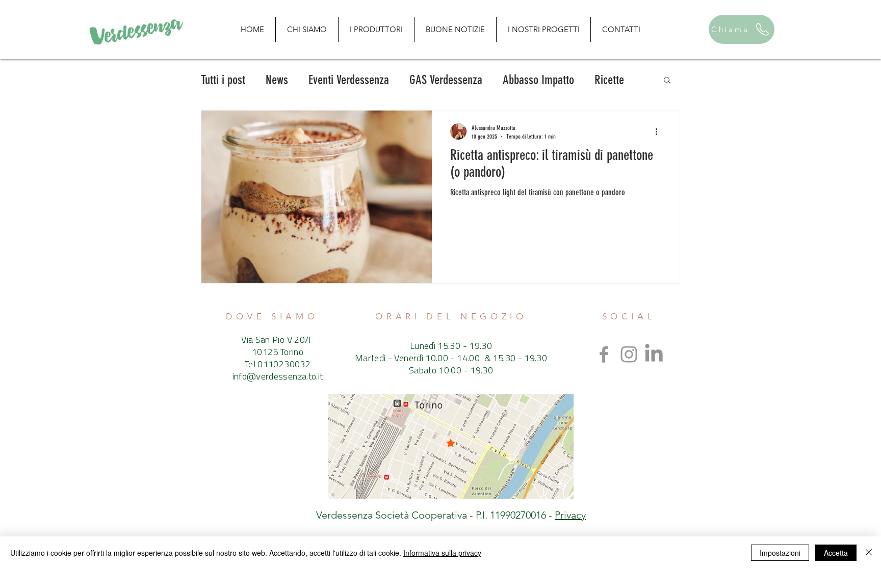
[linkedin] (654, 354)
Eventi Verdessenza (348, 79)
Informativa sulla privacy (442, 553)
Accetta (836, 553)
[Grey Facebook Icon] (604, 354)
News (277, 79)
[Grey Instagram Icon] (629, 354)
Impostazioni (780, 553)
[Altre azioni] (660, 131)
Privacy (570, 515)
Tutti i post (223, 79)
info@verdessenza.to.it (277, 377)
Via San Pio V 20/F (277, 340)
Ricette (609, 79)
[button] (667, 80)
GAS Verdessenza (445, 79)
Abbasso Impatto (538, 79)
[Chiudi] (869, 553)
